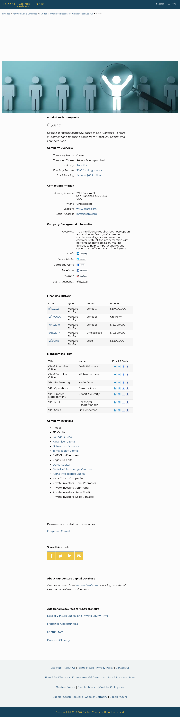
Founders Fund (62, 437)
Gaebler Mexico (87, 687)
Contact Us (123, 667)
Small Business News (121, 677)
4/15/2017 (54, 332)
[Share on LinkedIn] (69, 556)
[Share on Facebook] (51, 556)
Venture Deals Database (25, 14)
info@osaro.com (86, 214)
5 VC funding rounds (89, 170)
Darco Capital (61, 464)
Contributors (55, 632)
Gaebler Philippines (111, 687)
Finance (6, 14)
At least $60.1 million (89, 175)
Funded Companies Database (54, 14)
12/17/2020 (54, 316)
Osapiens (53, 531)
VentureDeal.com (86, 585)
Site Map (56, 667)
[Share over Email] (79, 556)
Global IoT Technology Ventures (72, 469)
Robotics (81, 165)
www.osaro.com (86, 208)
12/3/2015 (53, 340)
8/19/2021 (54, 308)
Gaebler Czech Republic (67, 696)
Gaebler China (119, 696)
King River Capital (64, 441)
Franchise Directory (57, 677)
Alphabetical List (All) (82, 14)
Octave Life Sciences (66, 446)
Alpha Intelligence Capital (69, 473)
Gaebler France (65, 687)
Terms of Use (85, 667)
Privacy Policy (104, 667)
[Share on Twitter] (60, 556)
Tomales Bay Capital (66, 450)
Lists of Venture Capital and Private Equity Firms (78, 615)
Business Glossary (58, 640)
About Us (69, 667)
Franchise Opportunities (62, 623)
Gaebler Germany (96, 696)
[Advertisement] (90, 38)
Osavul (65, 531)
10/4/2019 (54, 324)
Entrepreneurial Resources (89, 677)
